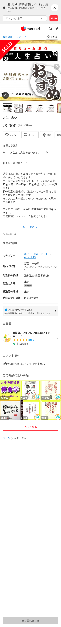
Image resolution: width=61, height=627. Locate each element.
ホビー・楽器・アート (36, 253)
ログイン (21, 36)
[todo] (57, 28)
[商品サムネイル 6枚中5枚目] (51, 108)
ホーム (6, 438)
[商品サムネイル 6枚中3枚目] (29, 108)
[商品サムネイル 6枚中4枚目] (40, 108)
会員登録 (7, 36)
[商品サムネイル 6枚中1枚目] (7, 108)
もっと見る (30, 427)
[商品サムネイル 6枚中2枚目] (18, 108)
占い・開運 (30, 257)
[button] (50, 29)
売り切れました (30, 620)
